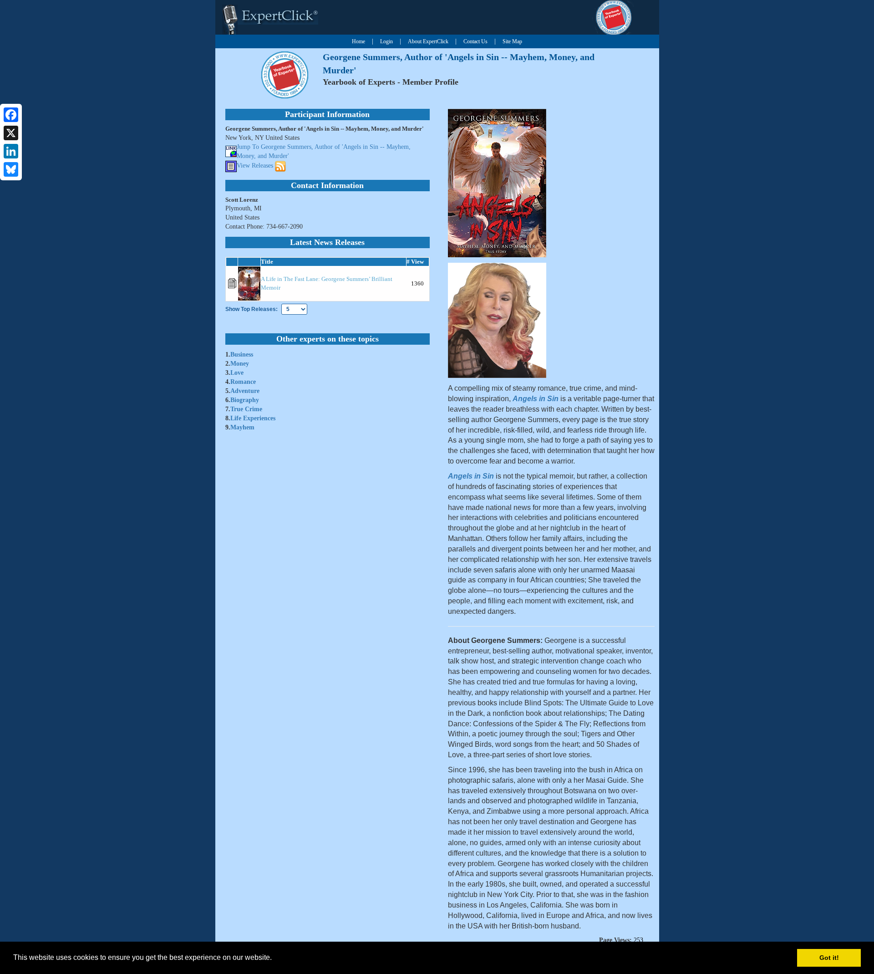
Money (239, 363)
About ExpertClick (428, 41)
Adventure (244, 391)
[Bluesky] (11, 169)
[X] (11, 133)
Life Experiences (252, 418)
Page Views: (615, 940)
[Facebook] (11, 115)
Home (358, 41)
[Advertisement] (829, 156)
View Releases (255, 166)
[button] (275, 958)
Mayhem (242, 427)
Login (386, 41)
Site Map (512, 41)
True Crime (246, 409)
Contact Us (475, 41)
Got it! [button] (829, 957)
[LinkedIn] (11, 151)
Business (241, 354)
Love (237, 372)
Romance (243, 381)
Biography (244, 400)
